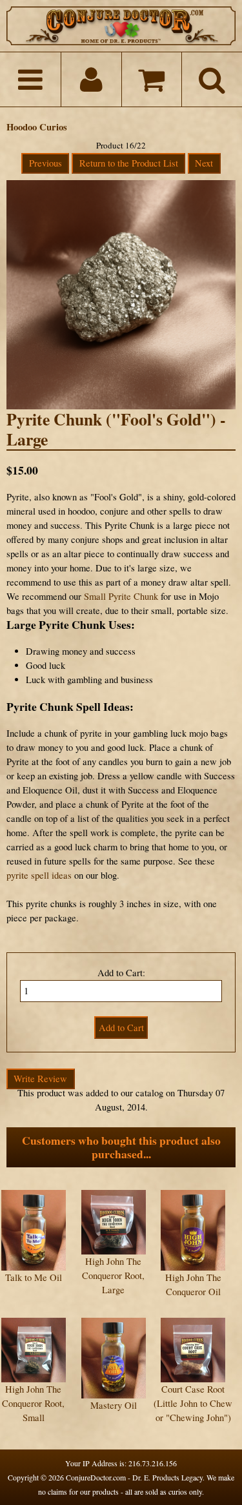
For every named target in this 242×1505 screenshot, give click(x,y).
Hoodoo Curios (36, 127)
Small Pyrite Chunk (121, 596)
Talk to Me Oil (33, 1277)
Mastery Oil (113, 1405)
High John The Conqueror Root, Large (113, 1275)
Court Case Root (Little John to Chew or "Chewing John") (193, 1403)
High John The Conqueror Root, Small (33, 1403)
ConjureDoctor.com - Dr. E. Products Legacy (134, 1477)
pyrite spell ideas (39, 875)
